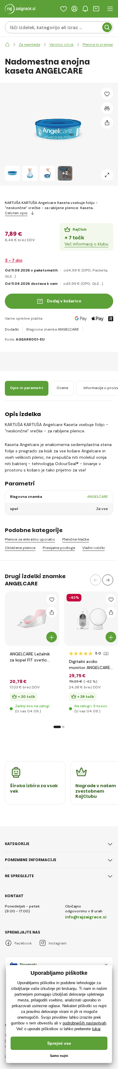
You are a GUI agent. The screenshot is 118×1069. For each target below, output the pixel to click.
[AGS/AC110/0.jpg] (91, 619)
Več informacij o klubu (86, 244)
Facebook (23, 943)
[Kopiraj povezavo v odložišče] (107, 123)
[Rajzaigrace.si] (7, 45)
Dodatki (12, 329)
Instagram (58, 943)
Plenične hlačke (75, 539)
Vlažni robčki (93, 548)
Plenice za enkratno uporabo (30, 539)
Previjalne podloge (59, 548)
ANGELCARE (68, 329)
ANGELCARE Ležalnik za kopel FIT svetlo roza (30, 657)
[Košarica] (96, 9)
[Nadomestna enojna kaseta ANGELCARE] (12, 173)
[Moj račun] (74, 9)
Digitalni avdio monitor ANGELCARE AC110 (89, 665)
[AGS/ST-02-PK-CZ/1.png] (32, 619)
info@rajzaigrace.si (86, 917)
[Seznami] (63, 9)
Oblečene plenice (20, 548)
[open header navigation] (110, 9)
